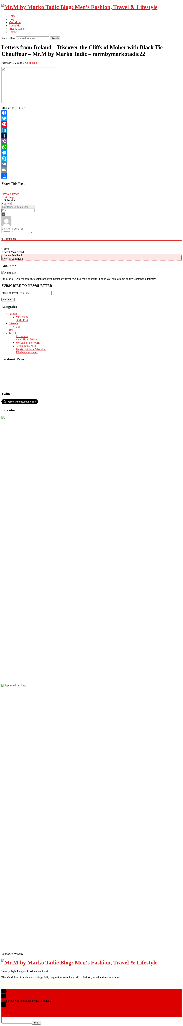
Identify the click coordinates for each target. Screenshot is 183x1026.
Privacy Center (17, 28)
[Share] (91, 176)
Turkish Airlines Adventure (31, 349)
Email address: (10, 292)
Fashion (13, 313)
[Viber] (91, 141)
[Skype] (91, 158)
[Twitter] (91, 118)
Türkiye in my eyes (27, 352)
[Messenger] (91, 153)
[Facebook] (91, 113)
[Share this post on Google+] (8, 190)
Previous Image (10, 193)
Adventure (22, 336)
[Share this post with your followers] (13, 190)
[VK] (91, 164)
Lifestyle (13, 323)
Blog (11, 19)
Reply (6, 1015)
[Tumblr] (91, 135)
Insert (36, 1022)
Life (18, 326)
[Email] (91, 170)
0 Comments (30, 62)
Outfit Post (22, 320)
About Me (14, 25)
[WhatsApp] (91, 147)
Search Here (8, 38)
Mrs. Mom (15, 22)
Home (12, 15)
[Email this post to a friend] (3, 190)
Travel (12, 333)
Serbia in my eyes (26, 345)
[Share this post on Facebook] (17, 190)
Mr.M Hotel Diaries (27, 339)
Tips (11, 329)
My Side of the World (28, 342)
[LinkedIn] (91, 130)
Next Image (8, 197)
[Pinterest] (91, 124)
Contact (13, 31)
